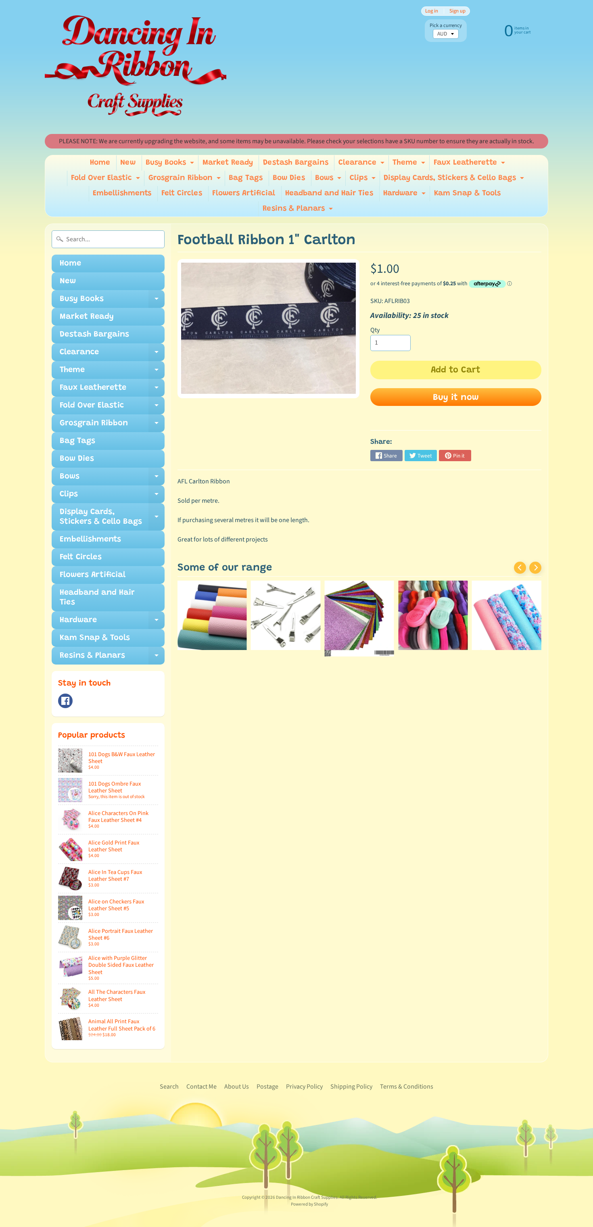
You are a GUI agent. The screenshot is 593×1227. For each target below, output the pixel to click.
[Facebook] (65, 701)
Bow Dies (289, 178)
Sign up (457, 11)
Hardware (405, 195)
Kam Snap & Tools (467, 193)
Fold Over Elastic (106, 180)
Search (169, 1086)
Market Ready (228, 163)
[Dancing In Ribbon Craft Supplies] (135, 67)
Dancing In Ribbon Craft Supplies (307, 1197)
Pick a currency (446, 26)
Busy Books (171, 165)
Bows (329, 180)
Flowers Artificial (243, 193)
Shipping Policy (351, 1086)
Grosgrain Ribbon (185, 180)
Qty (375, 330)
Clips (364, 180)
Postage (267, 1086)
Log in (431, 11)
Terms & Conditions (406, 1086)
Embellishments (122, 193)
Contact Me (201, 1086)
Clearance (362, 165)
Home (100, 163)
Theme (410, 165)
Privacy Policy (304, 1086)
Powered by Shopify (309, 1204)
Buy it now (456, 397)
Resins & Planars (299, 211)
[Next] (535, 568)
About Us (236, 1086)
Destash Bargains (295, 163)
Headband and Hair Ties (329, 193)
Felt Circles (181, 193)
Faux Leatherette (470, 165)
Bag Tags (246, 178)
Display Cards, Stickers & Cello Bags (455, 180)
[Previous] (520, 568)
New (128, 163)
